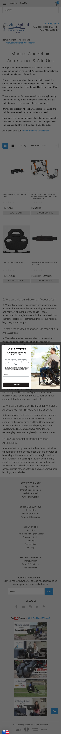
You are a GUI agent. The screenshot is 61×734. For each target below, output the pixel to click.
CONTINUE (16, 384)
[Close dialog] (57, 347)
